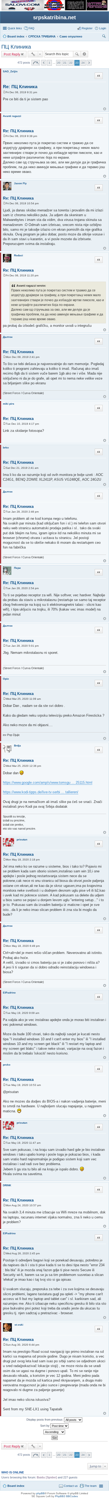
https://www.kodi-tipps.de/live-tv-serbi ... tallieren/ (40, 792)
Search (77, 54)
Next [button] (89, 62)
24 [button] (83, 62)
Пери (17, 567)
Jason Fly (20, 183)
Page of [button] (35, 62)
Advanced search (84, 54)
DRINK (7, 1185)
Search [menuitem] (104, 37)
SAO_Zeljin (10, 71)
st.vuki (19, 1324)
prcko (6, 1064)
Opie (6, 678)
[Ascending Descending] (54, 1432)
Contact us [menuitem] (71, 1485)
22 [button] (70, 62)
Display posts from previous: (45, 1419)
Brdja (17, 745)
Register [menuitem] (87, 28)
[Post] (4, 92)
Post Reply (12, 54)
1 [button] (49, 62)
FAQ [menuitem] (31, 28)
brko (6, 447)
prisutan (22, 839)
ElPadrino (9, 992)
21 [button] (64, 62)
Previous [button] (43, 62)
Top (104, 108)
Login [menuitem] (102, 28)
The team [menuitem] (90, 1485)
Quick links (15, 28)
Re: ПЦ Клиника (20, 86)
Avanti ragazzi (12, 116)
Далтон (7, 336)
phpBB (40, 1493)
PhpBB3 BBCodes (66, 1496)
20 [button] (58, 62)
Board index (15, 1485)
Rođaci (18, 255)
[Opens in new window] (22, 9)
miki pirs (8, 403)
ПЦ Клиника (16, 47)
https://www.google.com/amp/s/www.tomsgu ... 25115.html (47, 782)
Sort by (45, 1425)
